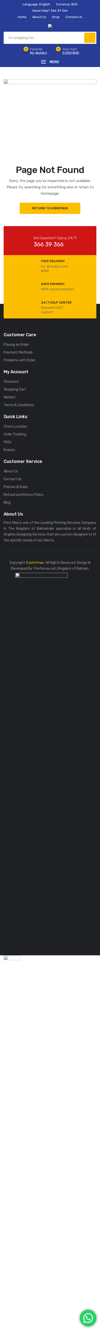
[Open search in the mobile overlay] (50, 37)
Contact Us (13, 479)
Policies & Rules (16, 487)
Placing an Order (16, 345)
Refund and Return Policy (24, 495)
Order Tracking (15, 434)
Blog (7, 502)
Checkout (11, 382)
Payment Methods (18, 352)
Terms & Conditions (19, 405)
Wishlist (10, 397)
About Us (11, 471)
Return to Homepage (50, 208)
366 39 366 (48, 244)
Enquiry (9, 450)
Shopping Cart (15, 389)
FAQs (7, 442)
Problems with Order (19, 360)
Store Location (15, 426)
